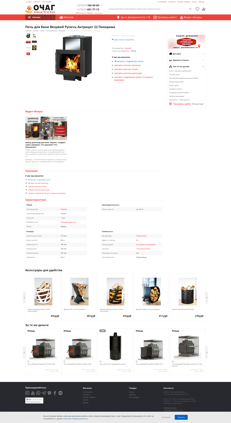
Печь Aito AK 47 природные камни (112, 364)
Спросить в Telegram (85, 13)
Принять (181, 417)
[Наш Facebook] (55, 393)
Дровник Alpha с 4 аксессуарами (148, 309)
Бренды (202, 2)
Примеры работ (182, 103)
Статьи (194, 2)
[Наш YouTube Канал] (33, 393)
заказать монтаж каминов (127, 65)
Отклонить (166, 417)
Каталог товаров (184, 2)
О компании (162, 2)
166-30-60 (88, 5)
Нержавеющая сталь (68, 222)
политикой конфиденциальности (75, 419)
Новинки (36, 2)
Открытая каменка (143, 249)
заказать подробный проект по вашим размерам (46, 193)
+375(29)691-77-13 (170, 410)
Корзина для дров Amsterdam (183, 309)
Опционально (141, 236)
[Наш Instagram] (27, 393)
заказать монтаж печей (126, 69)
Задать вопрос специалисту (123, 40)
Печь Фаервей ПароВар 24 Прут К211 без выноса (187, 365)
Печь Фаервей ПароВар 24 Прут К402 (77, 364)
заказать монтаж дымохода (127, 73)
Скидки (28, 2)
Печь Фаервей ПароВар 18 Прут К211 (149, 364)
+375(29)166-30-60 (170, 408)
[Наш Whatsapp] (38, 393)
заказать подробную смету (129, 61)
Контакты (172, 2)
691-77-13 (88, 9)
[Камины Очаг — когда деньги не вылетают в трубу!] (40, 9)
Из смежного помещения (145, 244)
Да (137, 240)
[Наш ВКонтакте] (60, 393)
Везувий (64, 209)
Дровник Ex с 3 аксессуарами (74, 309)
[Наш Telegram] (44, 393)
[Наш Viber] (49, 393)
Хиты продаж (47, 2)
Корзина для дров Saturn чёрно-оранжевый (112, 310)
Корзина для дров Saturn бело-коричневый (39, 310)
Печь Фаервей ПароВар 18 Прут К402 (41, 364)
